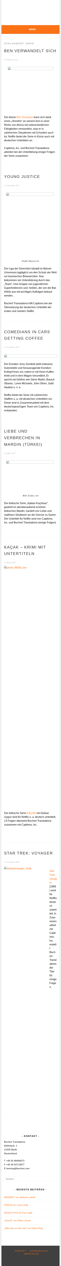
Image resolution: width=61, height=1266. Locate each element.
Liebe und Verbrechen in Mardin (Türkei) (23, 438)
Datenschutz (39, 1251)
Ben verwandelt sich (30, 51)
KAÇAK (31, 813)
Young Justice (22, 176)
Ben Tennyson (25, 117)
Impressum (31, 1254)
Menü (32, 29)
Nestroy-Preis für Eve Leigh (18, 1212)
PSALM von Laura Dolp (16, 1205)
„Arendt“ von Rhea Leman (17, 1220)
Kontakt (20, 1251)
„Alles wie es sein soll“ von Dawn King (23, 1228)
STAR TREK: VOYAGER (28, 853)
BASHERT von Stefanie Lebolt (19, 1197)
